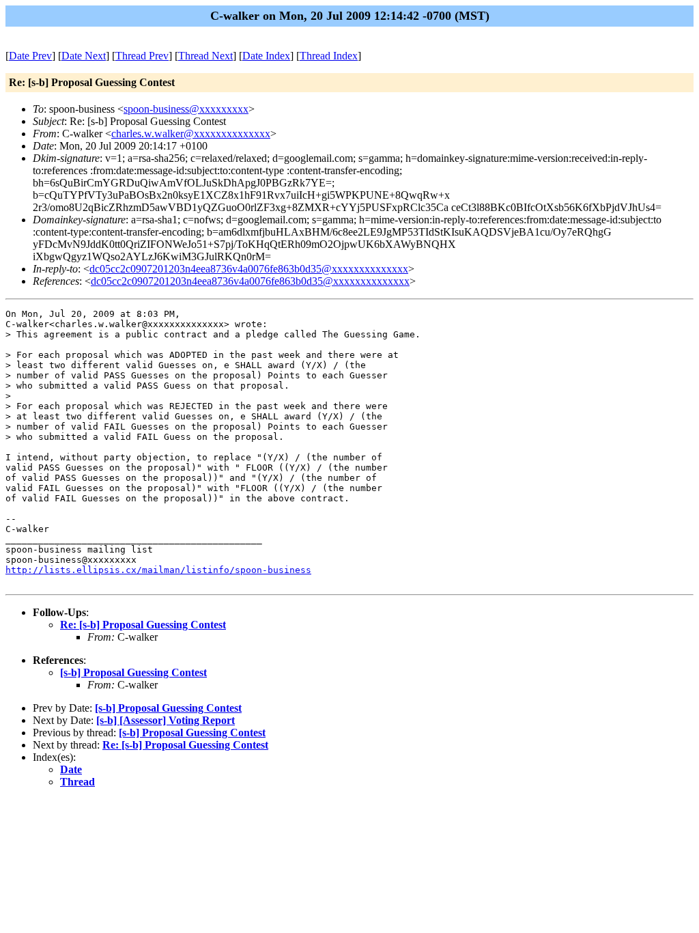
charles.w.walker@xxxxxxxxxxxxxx (190, 133)
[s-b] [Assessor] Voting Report (165, 720)
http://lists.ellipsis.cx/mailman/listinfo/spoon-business (158, 570)
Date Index (266, 55)
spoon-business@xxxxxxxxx (186, 109)
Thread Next (205, 55)
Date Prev (30, 55)
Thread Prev (142, 55)
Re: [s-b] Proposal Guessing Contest (143, 624)
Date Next (83, 55)
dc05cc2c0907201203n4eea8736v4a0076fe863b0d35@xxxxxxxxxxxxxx (248, 269)
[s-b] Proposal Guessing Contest (133, 672)
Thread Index (329, 55)
